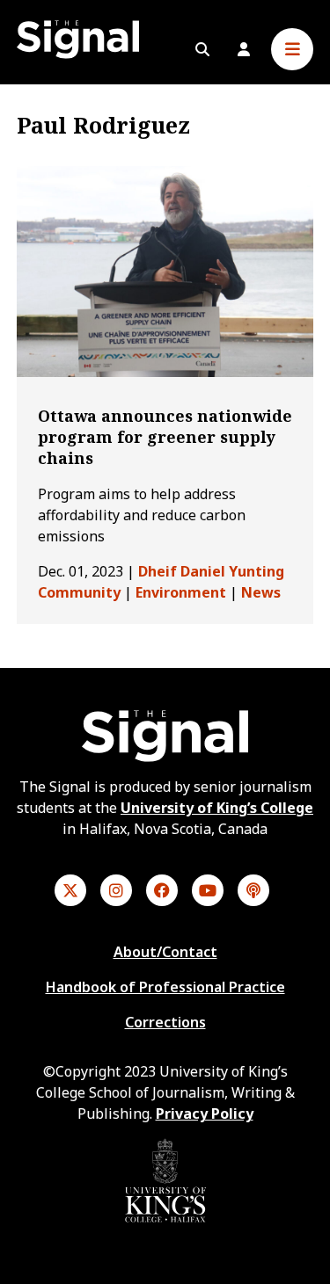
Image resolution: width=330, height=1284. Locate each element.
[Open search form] (202, 49)
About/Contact (165, 951)
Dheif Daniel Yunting (211, 571)
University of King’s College (217, 807)
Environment (181, 592)
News (261, 592)
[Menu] (292, 49)
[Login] (244, 49)
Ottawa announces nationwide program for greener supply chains (165, 437)
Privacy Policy (204, 1113)
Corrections (165, 1022)
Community (79, 592)
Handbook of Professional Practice (165, 987)
